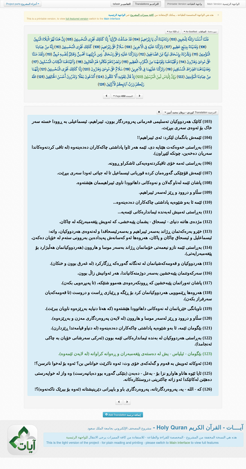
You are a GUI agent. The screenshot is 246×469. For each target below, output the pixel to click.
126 (101, 84)
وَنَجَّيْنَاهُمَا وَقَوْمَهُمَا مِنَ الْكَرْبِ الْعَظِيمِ (153, 62)
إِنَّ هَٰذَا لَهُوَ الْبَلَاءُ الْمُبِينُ (49, 39)
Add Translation (124, 414)
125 (40, 77)
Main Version (223, 4)
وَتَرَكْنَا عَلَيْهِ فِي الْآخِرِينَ (148, 47)
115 (125, 62)
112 (142, 54)
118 (169, 69)
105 (69, 39)
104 (136, 39)
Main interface (112, 18)
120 (86, 69)
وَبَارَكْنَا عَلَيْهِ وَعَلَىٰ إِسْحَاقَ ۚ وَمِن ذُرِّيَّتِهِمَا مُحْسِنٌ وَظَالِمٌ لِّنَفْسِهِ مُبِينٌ (95, 54)
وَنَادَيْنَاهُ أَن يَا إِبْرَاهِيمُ (155, 39)
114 (182, 62)
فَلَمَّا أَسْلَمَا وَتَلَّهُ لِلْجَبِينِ (193, 39)
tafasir (122, 4)
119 (127, 69)
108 (128, 47)
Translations (147, 4)
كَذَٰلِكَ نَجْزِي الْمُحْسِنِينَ (77, 47)
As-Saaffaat (200, 31)
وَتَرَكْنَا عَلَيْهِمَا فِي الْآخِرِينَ (148, 69)
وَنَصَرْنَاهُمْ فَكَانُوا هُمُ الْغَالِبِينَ (102, 62)
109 (96, 47)
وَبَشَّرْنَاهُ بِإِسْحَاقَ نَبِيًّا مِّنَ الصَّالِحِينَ (168, 54)
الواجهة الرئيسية (116, 15)
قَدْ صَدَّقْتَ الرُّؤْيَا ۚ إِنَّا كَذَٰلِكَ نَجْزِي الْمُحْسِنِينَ (103, 39)
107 (168, 47)
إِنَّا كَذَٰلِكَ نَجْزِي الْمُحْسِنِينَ (64, 69)
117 (35, 62)
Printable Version (184, 4)
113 (49, 54)
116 (79, 62)
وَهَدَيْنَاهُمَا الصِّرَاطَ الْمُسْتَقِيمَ (191, 69)
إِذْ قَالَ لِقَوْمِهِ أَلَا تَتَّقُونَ (120, 77)
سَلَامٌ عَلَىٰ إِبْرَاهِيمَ (112, 47)
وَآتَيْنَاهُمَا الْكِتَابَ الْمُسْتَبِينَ (57, 62)
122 (180, 77)
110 (57, 47)
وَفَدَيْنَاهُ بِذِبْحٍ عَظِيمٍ (185, 47)
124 (99, 77)
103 (173, 39)
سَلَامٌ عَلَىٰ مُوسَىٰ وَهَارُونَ (107, 69)
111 (195, 54)
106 (202, 47)
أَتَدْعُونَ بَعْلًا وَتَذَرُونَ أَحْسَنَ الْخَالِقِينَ (70, 77)
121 (43, 69)
